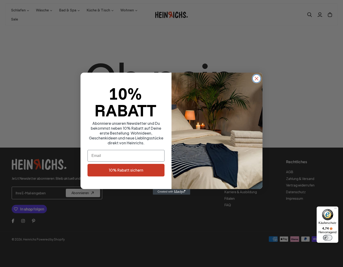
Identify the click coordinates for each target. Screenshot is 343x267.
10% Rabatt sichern (126, 170)
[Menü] (335, 209)
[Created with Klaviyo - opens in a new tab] (171, 192)
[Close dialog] (256, 78)
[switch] (327, 237)
